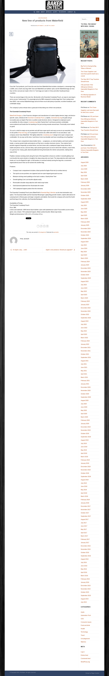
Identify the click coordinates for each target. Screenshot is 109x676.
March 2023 (84, 298)
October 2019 (85, 433)
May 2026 (84, 172)
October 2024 (85, 235)
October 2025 (85, 195)
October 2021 (85, 354)
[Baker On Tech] (54, 5)
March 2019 (84, 456)
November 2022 (86, 311)
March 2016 (84, 575)
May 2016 (84, 569)
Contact (70, 12)
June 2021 (84, 367)
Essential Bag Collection (48, 192)
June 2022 (84, 327)
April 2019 (84, 453)
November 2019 (86, 430)
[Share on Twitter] (41, 226)
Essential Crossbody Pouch (36, 117)
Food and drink (85, 625)
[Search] (34, 12)
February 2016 (85, 579)
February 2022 (85, 341)
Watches (83, 642)
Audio (82, 612)
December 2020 (86, 387)
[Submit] (97, 19)
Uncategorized (42, 18)
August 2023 (84, 281)
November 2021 (86, 351)
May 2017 (84, 529)
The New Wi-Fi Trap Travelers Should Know (90, 80)
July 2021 (84, 364)
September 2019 (86, 437)
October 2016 (85, 552)
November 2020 (86, 390)
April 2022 (84, 334)
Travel (83, 635)
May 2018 (84, 489)
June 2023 (84, 288)
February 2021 (85, 380)
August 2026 (84, 162)
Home (38, 12)
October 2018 (85, 473)
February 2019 (85, 460)
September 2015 (86, 595)
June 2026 (84, 169)
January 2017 (85, 542)
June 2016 (84, 566)
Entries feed (84, 655)
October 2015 (85, 592)
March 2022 (84, 337)
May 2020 (84, 410)
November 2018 (86, 470)
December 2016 (86, 546)
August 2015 (84, 599)
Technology (84, 632)
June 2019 (84, 446)
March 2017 (84, 536)
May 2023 (84, 291)
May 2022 (84, 331)
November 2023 (86, 271)
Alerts (55, 12)
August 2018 (84, 480)
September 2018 (86, 476)
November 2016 (86, 549)
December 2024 (86, 228)
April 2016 (84, 572)
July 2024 (84, 245)
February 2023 (85, 301)
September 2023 (86, 278)
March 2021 (84, 377)
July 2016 (84, 562)
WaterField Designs (16, 115)
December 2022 (86, 308)
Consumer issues (86, 622)
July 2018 (84, 483)
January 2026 (85, 185)
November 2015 (86, 589)
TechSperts (62, 12)
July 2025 (84, 205)
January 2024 (85, 265)
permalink (56, 232)
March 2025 (84, 218)
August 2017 (84, 519)
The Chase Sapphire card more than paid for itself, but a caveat (90, 74)
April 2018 (84, 493)
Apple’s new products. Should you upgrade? (59, 249)
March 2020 (84, 417)
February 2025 (85, 222)
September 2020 (86, 397)
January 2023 (85, 304)
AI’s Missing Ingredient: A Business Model (88, 96)
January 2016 (85, 582)
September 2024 (86, 238)
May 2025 (84, 212)
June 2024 (84, 248)
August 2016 (84, 559)
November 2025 (86, 192)
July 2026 (84, 165)
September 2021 (86, 357)
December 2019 (86, 427)
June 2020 (84, 407)
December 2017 (86, 506)
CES (82, 618)
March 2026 (84, 179)
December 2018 (86, 466)
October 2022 (85, 314)
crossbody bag (33, 122)
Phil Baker (52, 25)
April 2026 (84, 175)
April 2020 (84, 413)
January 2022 (85, 344)
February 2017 (85, 539)
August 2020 (84, 400)
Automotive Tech (86, 615)
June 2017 (84, 526)
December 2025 (86, 189)
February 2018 (85, 499)
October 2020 (85, 394)
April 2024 (84, 255)
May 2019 (84, 450)
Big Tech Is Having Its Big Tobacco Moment (88, 67)
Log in (83, 652)
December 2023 (86, 268)
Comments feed (85, 658)
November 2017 (86, 509)
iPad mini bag (22, 132)
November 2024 (86, 232)
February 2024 (85, 261)
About (43, 12)
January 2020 (85, 423)
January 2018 (85, 503)
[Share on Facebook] (38, 226)
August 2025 (84, 202)
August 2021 (84, 361)
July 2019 (84, 443)
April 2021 (84, 374)
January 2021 (85, 384)
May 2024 (84, 251)
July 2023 (84, 284)
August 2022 (84, 321)
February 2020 (85, 420)
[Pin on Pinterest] (47, 226)
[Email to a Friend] (44, 226)
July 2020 (84, 404)
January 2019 (85, 463)
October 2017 (85, 513)
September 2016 (86, 556)
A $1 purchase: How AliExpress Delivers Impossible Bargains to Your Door (89, 88)
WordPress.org (85, 662)
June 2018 (84, 486)
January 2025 (85, 225)
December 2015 (86, 585)
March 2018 (84, 496)
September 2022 (86, 318)
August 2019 (84, 440)
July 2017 (84, 523)
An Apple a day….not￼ (20, 249)
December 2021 (86, 347)
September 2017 (86, 516)
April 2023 (84, 294)
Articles (49, 12)
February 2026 (85, 182)
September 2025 (86, 199)
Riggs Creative (95, 673)
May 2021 (84, 370)
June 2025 (84, 208)
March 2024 (84, 258)
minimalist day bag (56, 117)
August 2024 (84, 241)
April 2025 (84, 215)
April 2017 (84, 532)
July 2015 (84, 602)
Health (83, 628)
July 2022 (84, 324)
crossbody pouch (48, 135)
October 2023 (85, 275)
